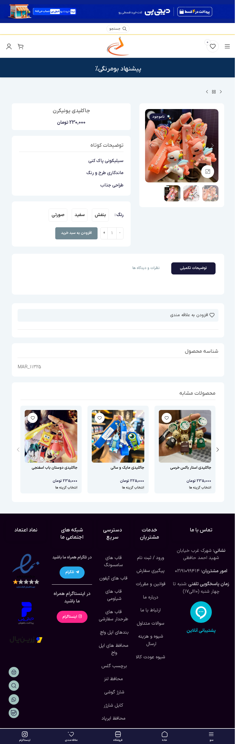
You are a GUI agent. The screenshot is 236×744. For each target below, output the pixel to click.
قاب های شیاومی (113, 595)
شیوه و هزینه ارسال (150, 640)
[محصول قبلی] (220, 92)
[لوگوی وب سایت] (118, 46)
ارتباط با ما (150, 610)
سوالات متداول (150, 623)
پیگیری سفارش (150, 570)
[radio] (100, 215)
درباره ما (150, 597)
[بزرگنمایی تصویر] (207, 171)
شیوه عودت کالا (150, 657)
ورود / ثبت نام (150, 557)
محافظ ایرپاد (113, 718)
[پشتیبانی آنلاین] (201, 612)
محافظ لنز (113, 679)
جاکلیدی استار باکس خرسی (190, 468)
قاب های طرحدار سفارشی (113, 615)
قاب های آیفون (113, 578)
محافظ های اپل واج (113, 649)
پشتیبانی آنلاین (201, 630)
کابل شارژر (113, 705)
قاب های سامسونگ (113, 561)
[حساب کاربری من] (9, 46)
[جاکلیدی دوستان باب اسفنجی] (51, 436)
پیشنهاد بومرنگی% (118, 69)
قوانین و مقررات (150, 584)
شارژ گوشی (113, 692)
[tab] (193, 268)
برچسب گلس (113, 666)
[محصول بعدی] (206, 92)
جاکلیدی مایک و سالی (127, 468)
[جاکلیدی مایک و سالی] (118, 436)
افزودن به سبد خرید (76, 233)
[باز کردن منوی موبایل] (227, 46)
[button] (212, 145)
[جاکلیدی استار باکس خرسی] (185, 436)
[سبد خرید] (20, 46)
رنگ (119, 214)
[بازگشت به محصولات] (213, 92)
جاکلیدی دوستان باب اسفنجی (54, 468)
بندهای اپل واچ (113, 632)
